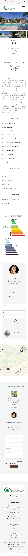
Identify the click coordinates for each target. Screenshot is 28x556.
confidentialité (22, 552)
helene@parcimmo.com (15, 283)
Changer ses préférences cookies (15, 546)
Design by (16, 548)
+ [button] (2, 347)
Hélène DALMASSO (14, 277)
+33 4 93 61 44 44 (15, 407)
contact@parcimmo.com (15, 409)
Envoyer (14, 466)
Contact (14, 70)
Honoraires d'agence (14, 544)
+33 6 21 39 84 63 (15, 281)
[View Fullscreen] (2, 353)
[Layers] (25, 347)
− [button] (2, 349)
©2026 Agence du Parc (9, 542)
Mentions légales (21, 542)
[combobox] (14, 305)
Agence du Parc (14, 503)
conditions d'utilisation (9, 554)
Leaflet (26, 375)
